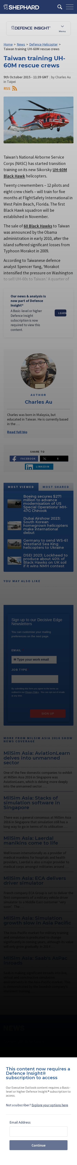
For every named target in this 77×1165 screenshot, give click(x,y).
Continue (39, 1145)
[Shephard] (21, 7)
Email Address (20, 1122)
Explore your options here (50, 1105)
